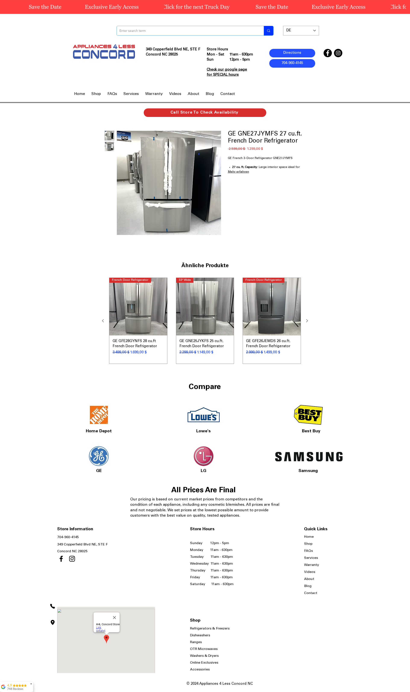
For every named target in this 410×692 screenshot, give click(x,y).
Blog (308, 586)
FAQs (308, 551)
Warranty (311, 565)
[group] (205, 320)
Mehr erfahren (238, 171)
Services (311, 558)
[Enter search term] (268, 30)
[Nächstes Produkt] (307, 320)
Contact (310, 593)
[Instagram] (338, 53)
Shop (308, 544)
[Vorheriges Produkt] (102, 320)
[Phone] (52, 606)
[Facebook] (328, 53)
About (309, 579)
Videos (309, 572)
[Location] (52, 622)
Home (309, 537)
